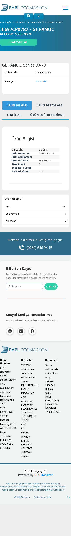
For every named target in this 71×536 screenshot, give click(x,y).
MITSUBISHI (28, 377)
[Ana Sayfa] (23, 7)
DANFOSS (26, 401)
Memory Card (7, 424)
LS (22, 428)
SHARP (25, 456)
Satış (48, 393)
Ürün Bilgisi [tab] (17, 105)
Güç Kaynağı (36, 213)
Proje (48, 377)
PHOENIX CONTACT (26, 446)
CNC (2, 383)
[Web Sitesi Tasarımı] (69, 497)
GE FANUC (41, 81)
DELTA (25, 432)
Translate (46, 475)
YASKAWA (26, 452)
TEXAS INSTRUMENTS (29, 383)
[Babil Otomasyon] (35, 350)
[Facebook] (32, 331)
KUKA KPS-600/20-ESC (6, 441)
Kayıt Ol (51, 286)
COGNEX (5, 447)
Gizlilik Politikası (22, 497)
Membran (5, 396)
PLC (36, 206)
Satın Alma (51, 373)
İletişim (49, 389)
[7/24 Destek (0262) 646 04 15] (39, 16)
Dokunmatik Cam (7, 401)
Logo (3, 432)
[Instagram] (10, 331)
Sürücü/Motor (8, 379)
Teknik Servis (52, 411)
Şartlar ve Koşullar (43, 497)
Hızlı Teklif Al (18, 42)
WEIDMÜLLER (8, 428)
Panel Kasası (7, 411)
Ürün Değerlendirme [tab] (47, 115)
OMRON (26, 436)
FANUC (25, 389)
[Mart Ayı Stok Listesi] (28, 16)
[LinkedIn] (21, 331)
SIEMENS (26, 365)
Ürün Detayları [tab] (49, 105)
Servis (48, 365)
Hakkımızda (51, 369)
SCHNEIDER (28, 369)
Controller (5, 436)
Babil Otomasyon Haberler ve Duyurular (52, 402)
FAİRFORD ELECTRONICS (29, 406)
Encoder (4, 419)
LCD (2, 407)
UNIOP (25, 420)
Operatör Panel (5, 373)
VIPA (23, 424)
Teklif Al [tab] (14, 115)
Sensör (4, 415)
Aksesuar (36, 220)
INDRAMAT (27, 393)
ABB (23, 397)
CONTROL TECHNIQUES (28, 414)
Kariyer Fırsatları (50, 383)
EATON (25, 440)
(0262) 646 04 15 (39, 247)
